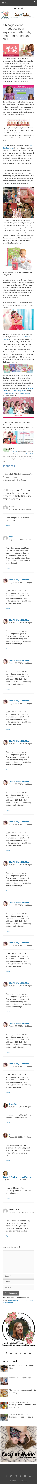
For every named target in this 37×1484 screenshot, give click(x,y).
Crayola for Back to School (15, 480)
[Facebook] (6, 1353)
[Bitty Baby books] (18, 373)
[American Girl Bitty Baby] (18, 56)
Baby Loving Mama (19, 391)
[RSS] (30, 1476)
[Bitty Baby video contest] (18, 443)
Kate (11, 537)
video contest (24, 425)
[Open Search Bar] (34, 1)
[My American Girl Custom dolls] (18, 99)
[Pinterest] (20, 1353)
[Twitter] (11, 1353)
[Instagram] (16, 1353)
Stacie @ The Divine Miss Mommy (17, 1177)
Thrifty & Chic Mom (25, 393)
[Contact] (25, 1353)
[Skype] (30, 1353)
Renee (11, 1134)
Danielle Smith (29, 453)
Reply (8, 525)
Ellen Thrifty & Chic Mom (19, 580)
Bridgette (13, 1104)
